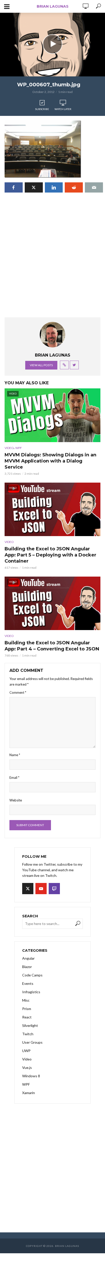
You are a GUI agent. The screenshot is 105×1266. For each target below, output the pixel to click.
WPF (18, 448)
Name (14, 755)
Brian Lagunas (53, 6)
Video (9, 448)
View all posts (41, 365)
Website (15, 800)
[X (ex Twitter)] (27, 888)
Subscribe (42, 109)
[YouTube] (41, 888)
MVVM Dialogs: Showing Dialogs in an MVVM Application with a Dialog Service (50, 461)
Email (14, 777)
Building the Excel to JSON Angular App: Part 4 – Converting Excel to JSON (52, 646)
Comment (17, 692)
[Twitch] (54, 888)
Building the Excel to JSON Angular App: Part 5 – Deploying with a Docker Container (50, 555)
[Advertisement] (52, 259)
